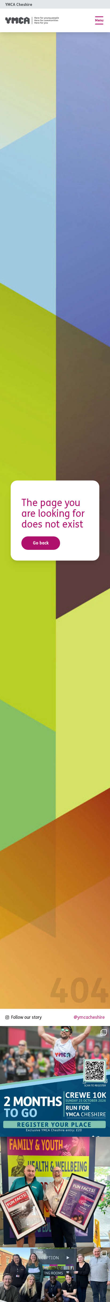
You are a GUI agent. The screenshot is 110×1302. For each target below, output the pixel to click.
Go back (41, 543)
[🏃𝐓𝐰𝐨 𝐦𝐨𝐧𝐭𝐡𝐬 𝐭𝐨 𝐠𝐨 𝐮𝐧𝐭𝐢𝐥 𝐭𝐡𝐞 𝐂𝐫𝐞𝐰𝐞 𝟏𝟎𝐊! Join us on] (55, 1081)
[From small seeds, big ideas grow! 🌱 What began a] (55, 1192)
